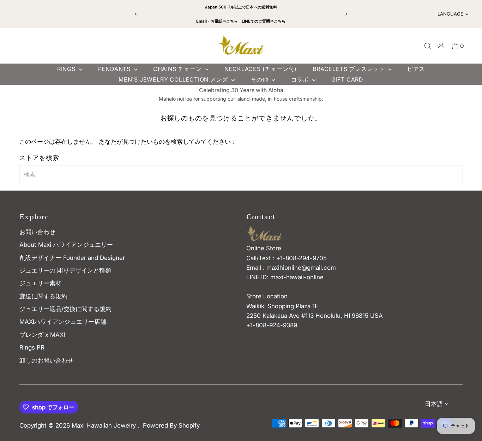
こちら (232, 21)
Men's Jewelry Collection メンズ (174, 79)
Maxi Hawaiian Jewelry (105, 425)
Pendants (115, 68)
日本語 (434, 403)
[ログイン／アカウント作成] (441, 46)
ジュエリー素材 (40, 283)
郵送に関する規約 (43, 296)
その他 (260, 79)
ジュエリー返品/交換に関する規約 (65, 308)
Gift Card (347, 79)
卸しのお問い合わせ (46, 360)
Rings (67, 68)
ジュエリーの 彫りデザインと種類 (68, 270)
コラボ (301, 79)
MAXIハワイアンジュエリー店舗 (62, 321)
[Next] (346, 14)
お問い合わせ (37, 232)
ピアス (416, 68)
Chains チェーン (178, 68)
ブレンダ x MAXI (42, 334)
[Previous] (136, 14)
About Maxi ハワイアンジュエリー (66, 244)
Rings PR (31, 347)
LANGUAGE (450, 14)
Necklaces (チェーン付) (260, 68)
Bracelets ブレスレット (349, 68)
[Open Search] (427, 46)
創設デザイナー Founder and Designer (72, 257)
